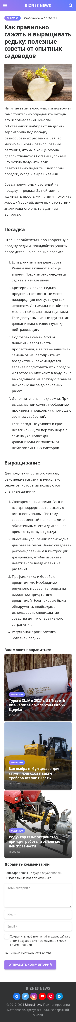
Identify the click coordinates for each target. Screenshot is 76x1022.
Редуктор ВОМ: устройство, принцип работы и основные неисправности (34, 841)
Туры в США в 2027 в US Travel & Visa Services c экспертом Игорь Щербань (37, 705)
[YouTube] (42, 996)
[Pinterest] (50, 996)
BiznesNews (33, 1005)
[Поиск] (70, 5)
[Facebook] (16, 996)
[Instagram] (33, 996)
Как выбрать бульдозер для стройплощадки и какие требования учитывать (34, 773)
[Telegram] (59, 996)
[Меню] (5, 5)
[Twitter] (25, 996)
